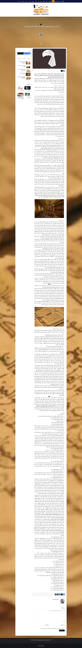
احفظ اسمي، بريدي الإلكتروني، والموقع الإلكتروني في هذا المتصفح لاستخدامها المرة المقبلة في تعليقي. (52, 628)
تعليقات (19, 58)
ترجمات (29, 1)
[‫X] (62, 71)
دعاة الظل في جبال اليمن (22, 73)
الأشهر (29, 58)
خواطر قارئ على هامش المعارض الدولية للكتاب (21, 98)
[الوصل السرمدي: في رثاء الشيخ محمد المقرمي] (28, 70)
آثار (43, 1)
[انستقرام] (40, 646)
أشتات (36, 1)
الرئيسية (62, 1)
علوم (40, 1)
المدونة (23, 1)
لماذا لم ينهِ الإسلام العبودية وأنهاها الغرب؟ (22, 62)
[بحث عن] (18, 1)
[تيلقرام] (39, 646)
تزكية (38, 1)
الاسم (64, 621)
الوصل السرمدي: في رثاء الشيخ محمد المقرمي (21, 70)
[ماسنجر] (60, 594)
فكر (52, 1)
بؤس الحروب (28, 90)
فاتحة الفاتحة (28, 97)
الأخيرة (24, 58)
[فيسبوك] (64, 71)
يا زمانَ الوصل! (22, 90)
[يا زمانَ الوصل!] (20, 88)
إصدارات (33, 1)
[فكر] (41, 9)
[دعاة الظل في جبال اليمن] (28, 74)
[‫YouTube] (41, 646)
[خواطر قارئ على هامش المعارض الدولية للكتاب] (20, 94)
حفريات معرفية (57, 1)
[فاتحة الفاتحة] (27, 94)
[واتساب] (38, 646)
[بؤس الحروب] (27, 88)
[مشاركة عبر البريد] (58, 594)
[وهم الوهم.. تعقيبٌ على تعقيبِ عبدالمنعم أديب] (28, 78)
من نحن (26, 1)
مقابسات (49, 1)
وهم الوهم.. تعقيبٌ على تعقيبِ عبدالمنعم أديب (21, 77)
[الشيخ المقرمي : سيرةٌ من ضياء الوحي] (28, 66)
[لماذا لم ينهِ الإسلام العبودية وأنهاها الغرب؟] (28, 62)
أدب (46, 1)
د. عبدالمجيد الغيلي (41, 36)
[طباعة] (55, 594)
